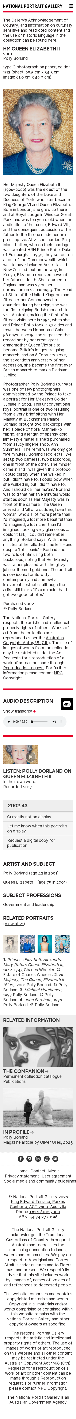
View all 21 (14, 923)
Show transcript (18, 711)
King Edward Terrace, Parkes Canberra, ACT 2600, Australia (38, 1204)
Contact (37, 1171)
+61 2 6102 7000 (44, 1211)
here (52, 40)
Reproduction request (23, 667)
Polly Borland (15, 58)
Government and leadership (28, 904)
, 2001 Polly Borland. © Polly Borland (35, 982)
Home (22, 1171)
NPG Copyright (52, 1388)
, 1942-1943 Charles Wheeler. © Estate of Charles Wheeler (33, 967)
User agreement (56, 1176)
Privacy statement (22, 1176)
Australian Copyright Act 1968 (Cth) (33, 640)
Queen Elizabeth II (19, 882)
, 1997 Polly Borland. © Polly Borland (32, 994)
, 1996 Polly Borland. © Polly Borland (32, 1002)
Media (54, 1171)
